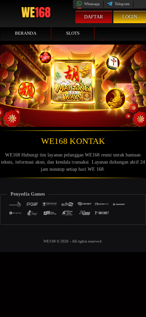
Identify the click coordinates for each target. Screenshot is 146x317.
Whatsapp (91, 4)
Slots (73, 33)
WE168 (50, 241)
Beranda (25, 33)
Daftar (93, 16)
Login (130, 16)
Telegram (122, 4)
